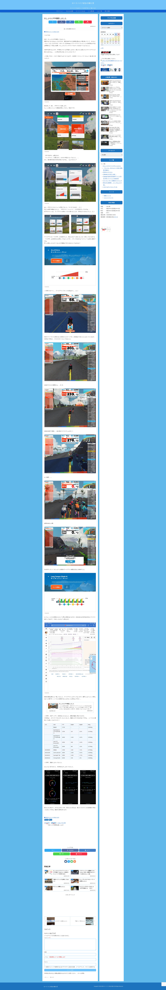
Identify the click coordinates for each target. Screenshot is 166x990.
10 (102, 40)
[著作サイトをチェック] (65, 861)
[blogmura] (111, 61)
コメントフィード (108, 197)
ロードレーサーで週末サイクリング (112, 180)
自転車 (47, 819)
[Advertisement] (70, 835)
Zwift (51, 819)
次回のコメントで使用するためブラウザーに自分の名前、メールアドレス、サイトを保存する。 (71, 967)
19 (107, 41)
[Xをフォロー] (68, 861)
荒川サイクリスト (108, 172)
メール (54, 957)
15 (115, 40)
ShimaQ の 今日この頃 (110, 174)
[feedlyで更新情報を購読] (71, 861)
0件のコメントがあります (52, 31)
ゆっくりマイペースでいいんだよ (112, 166)
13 (110, 40)
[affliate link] (111, 69)
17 (102, 41)
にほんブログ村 (61, 823)
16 (118, 40)
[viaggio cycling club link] (106, 52)
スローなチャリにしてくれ (110, 187)
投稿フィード (107, 195)
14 (113, 40)
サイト (46, 962)
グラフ (115, 217)
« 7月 (102, 48)
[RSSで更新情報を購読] (74, 861)
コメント (47, 937)
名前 (45, 952)
